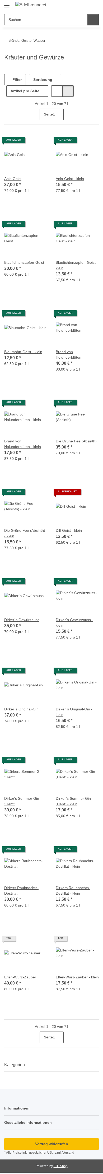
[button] (77, 6)
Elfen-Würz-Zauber (20, 977)
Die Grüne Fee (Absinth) (76, 441)
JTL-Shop (61, 1166)
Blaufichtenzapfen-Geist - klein (77, 265)
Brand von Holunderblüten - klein (22, 444)
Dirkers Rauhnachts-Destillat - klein (73, 890)
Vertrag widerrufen (51, 1144)
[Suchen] (93, 19)
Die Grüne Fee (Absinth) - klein (24, 533)
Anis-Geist (12, 179)
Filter (16, 79)
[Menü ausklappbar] (7, 3)
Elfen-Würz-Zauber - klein (77, 977)
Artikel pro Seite (25, 91)
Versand (68, 1152)
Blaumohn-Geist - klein (23, 352)
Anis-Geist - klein (70, 179)
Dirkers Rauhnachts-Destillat (21, 890)
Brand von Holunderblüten (68, 354)
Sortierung (42, 79)
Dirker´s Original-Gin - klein (74, 712)
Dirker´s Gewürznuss (21, 620)
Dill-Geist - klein (69, 530)
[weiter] (94, 114)
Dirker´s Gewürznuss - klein (74, 622)
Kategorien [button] (14, 1064)
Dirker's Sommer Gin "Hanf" (21, 801)
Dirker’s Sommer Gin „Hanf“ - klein (73, 801)
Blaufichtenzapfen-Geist (24, 262)
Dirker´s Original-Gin (21, 709)
